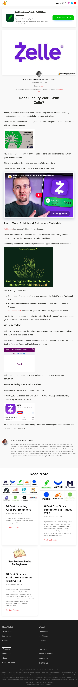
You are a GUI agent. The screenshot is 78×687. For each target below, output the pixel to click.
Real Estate (6, 632)
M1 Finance (44, 636)
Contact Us (43, 663)
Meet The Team (8, 663)
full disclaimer (48, 682)
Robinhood (8, 229)
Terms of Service (46, 654)
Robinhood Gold (14, 311)
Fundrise (42, 641)
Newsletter (6, 654)
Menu (62, 3)
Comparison (7, 636)
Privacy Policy (44, 658)
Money (42, 86)
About (4, 658)
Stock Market (7, 627)
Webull (42, 627)
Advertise (6, 649)
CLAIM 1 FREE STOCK (63, 18)
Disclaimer (43, 649)
